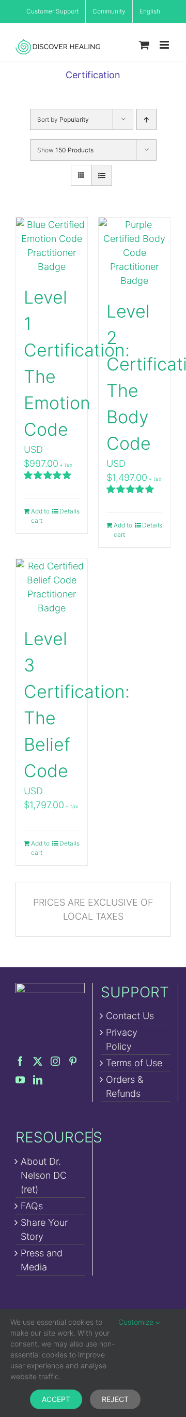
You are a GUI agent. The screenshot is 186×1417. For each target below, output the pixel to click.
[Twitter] (37, 1061)
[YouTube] (20, 1079)
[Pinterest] (73, 1061)
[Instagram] (55, 1061)
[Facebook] (20, 1061)
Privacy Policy (121, 1039)
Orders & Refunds (124, 1086)
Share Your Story (44, 1229)
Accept (56, 1399)
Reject (115, 1399)
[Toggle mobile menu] (165, 44)
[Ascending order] (146, 119)
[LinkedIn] (37, 1079)
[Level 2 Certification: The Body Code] (134, 253)
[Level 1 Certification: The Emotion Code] (51, 246)
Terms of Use (134, 1062)
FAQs (32, 1205)
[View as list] (101, 175)
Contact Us (130, 1015)
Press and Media (42, 1260)
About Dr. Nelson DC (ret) (44, 1175)
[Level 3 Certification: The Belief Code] (51, 587)
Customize (137, 1322)
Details (69, 511)
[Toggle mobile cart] (144, 44)
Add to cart (40, 515)
